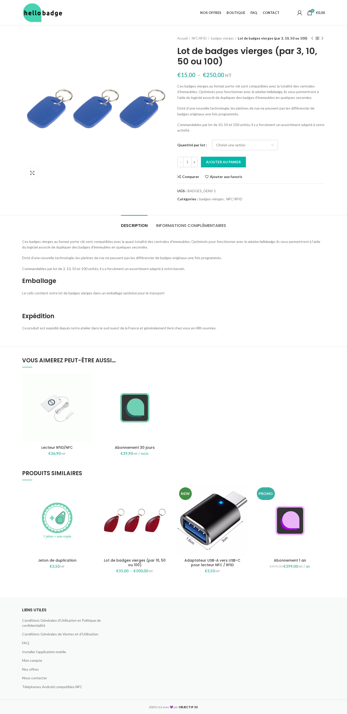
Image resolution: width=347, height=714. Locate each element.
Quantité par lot (191, 145)
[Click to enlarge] (32, 173)
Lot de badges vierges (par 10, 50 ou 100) (135, 562)
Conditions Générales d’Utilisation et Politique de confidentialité (61, 623)
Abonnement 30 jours (135, 447)
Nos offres (30, 669)
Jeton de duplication (57, 560)
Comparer (190, 176)
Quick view (88, 403)
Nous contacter (34, 678)
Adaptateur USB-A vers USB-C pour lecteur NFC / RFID (212, 562)
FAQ (25, 643)
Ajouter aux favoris (226, 176)
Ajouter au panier (223, 162)
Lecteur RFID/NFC (57, 447)
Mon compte (32, 660)
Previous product (312, 38)
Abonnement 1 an (290, 560)
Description (134, 225)
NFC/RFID (199, 38)
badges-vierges (222, 38)
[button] (88, 392)
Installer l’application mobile (44, 652)
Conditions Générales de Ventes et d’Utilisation (60, 634)
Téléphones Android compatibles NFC (52, 687)
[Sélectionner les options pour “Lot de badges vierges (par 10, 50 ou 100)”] (166, 505)
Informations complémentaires (191, 225)
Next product (322, 38)
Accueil (182, 38)
